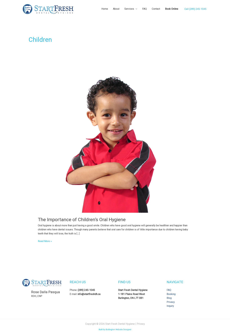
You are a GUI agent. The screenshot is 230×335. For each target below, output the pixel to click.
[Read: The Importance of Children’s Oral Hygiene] (115, 138)
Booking (171, 294)
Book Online (171, 8)
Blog (169, 297)
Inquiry (170, 305)
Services (129, 8)
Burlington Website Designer (118, 329)
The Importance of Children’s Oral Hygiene (82, 219)
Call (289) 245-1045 (195, 8)
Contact (156, 8)
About (116, 8)
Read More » (45, 241)
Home (104, 8)
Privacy (171, 302)
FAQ (144, 8)
